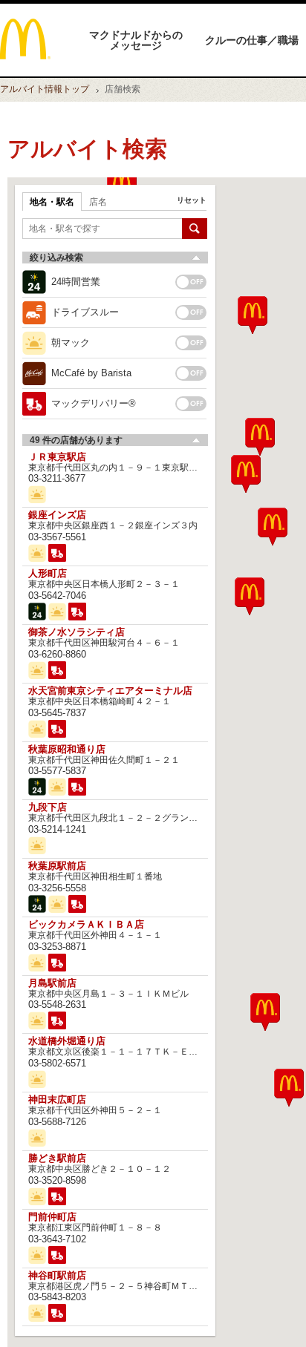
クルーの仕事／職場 (252, 40)
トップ (44, 89)
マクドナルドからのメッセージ (136, 40)
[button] (265, 1012)
